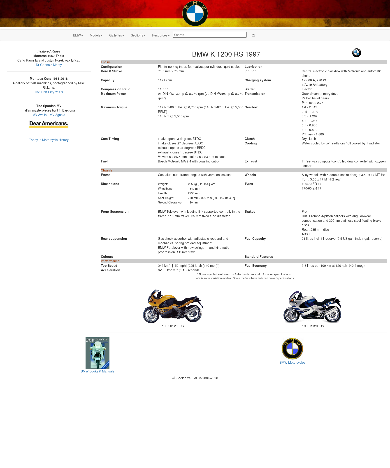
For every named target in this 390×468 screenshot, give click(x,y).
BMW (77, 35)
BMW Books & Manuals (97, 371)
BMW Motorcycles (292, 362)
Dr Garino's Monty (49, 64)
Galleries (115, 35)
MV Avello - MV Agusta (48, 114)
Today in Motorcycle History (49, 139)
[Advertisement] (195, 411)
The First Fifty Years (48, 92)
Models (95, 35)
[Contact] (252, 35)
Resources (159, 35)
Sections (137, 35)
